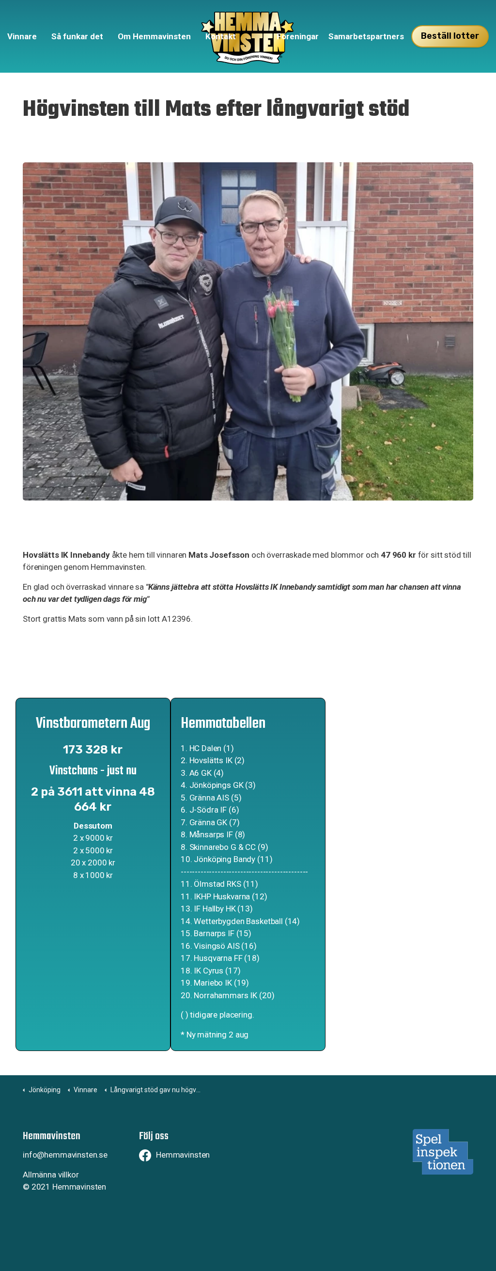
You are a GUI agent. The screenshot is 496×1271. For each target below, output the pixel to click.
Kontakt (220, 36)
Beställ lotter (450, 36)
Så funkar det (77, 36)
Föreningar (298, 36)
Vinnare (22, 36)
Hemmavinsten (183, 1155)
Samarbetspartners (366, 36)
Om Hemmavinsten (154, 36)
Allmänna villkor (51, 1174)
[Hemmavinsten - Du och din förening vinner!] (248, 36)
